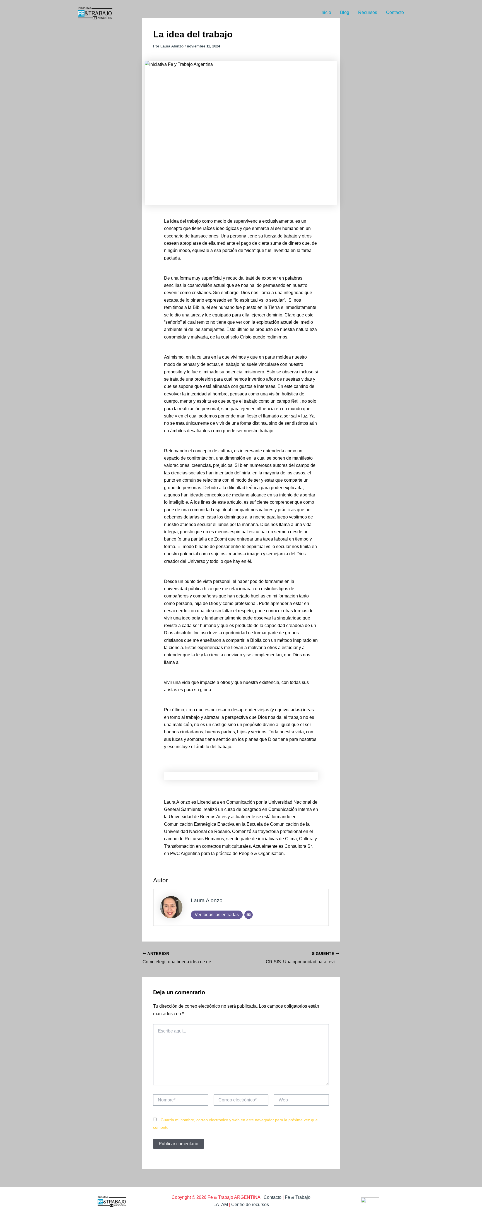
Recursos (367, 12)
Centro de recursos (250, 1204)
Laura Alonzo (207, 900)
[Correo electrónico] (248, 915)
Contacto (395, 12)
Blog (344, 12)
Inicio (325, 12)
